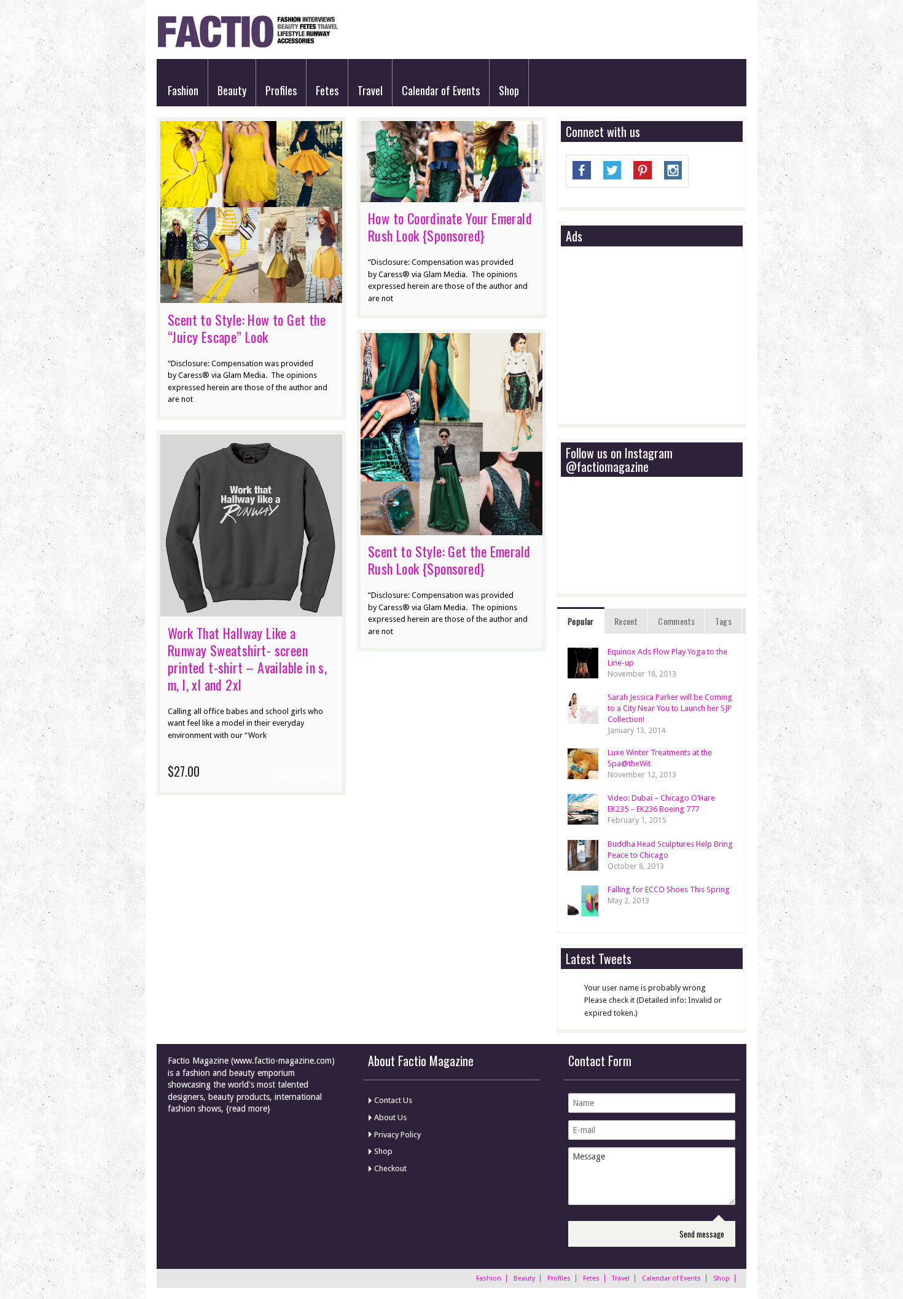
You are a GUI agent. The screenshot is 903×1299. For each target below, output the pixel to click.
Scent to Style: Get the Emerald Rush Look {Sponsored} (449, 559)
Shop (509, 90)
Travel (370, 90)
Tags (723, 620)
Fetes (327, 90)
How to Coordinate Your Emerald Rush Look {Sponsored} (450, 226)
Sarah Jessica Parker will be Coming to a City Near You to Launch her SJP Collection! (670, 708)
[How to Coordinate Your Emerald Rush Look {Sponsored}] (451, 196)
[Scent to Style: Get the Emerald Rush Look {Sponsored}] (451, 529)
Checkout (390, 1168)
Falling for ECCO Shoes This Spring (669, 889)
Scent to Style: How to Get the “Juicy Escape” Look (247, 328)
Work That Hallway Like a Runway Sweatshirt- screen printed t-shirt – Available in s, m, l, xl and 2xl (247, 658)
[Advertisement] (658, 336)
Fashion (183, 90)
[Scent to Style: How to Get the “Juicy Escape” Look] (251, 297)
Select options (300, 774)
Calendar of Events (441, 90)
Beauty (231, 90)
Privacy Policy (397, 1134)
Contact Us (393, 1100)
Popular (581, 620)
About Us (390, 1117)
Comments (676, 620)
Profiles (281, 90)
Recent (626, 620)
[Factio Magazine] (247, 45)
